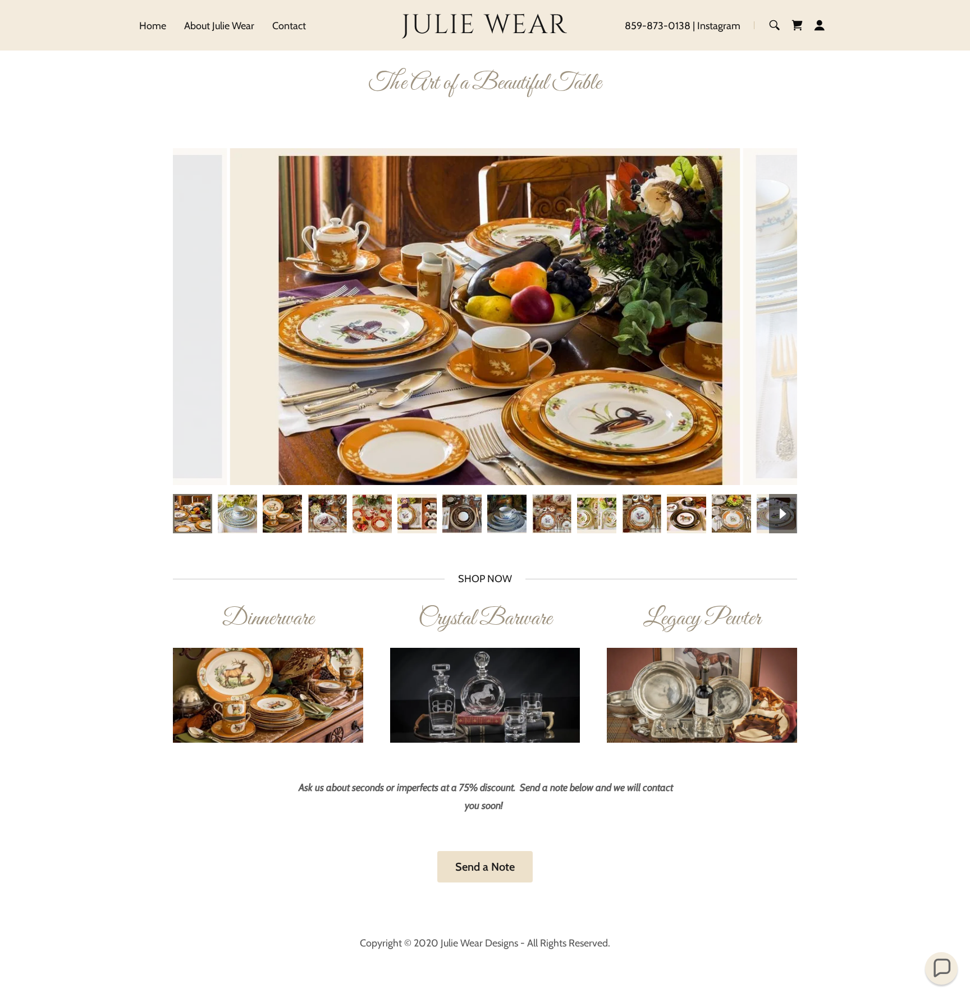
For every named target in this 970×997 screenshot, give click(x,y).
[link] (485, 30)
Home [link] (152, 26)
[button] (819, 25)
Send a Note (485, 866)
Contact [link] (289, 26)
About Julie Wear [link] (219, 26)
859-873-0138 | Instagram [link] (682, 26)
